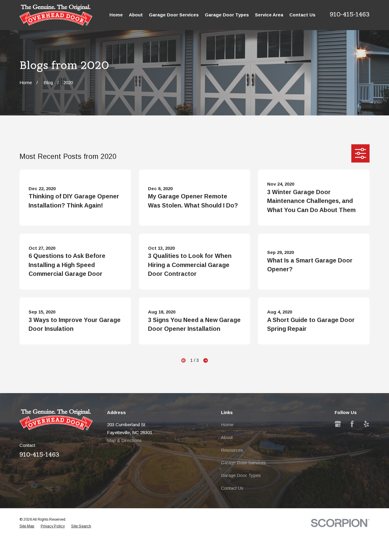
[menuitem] (26, 526)
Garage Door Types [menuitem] (227, 14)
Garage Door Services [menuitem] (174, 14)
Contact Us (232, 488)
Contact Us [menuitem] (302, 14)
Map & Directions (124, 440)
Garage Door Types (241, 475)
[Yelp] (366, 424)
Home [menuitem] (116, 14)
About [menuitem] (136, 14)
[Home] (55, 15)
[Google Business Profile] (338, 424)
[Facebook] (352, 424)
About (227, 437)
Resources (232, 450)
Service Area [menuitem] (269, 14)
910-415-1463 (350, 14)
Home (227, 424)
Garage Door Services (243, 462)
